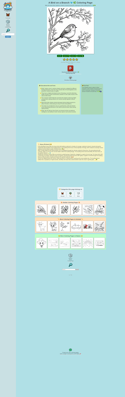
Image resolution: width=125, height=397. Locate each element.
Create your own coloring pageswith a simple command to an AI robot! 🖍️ (70, 353)
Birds (78, 196)
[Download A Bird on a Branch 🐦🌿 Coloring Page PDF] (70, 68)
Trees (70, 196)
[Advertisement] (70, 128)
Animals (62, 196)
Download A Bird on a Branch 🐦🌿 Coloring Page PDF (70, 72)
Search (8, 36)
